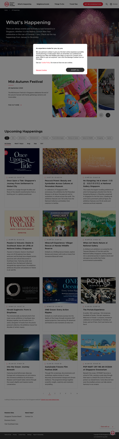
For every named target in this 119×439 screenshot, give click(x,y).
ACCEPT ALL (75, 70)
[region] (60, 59)
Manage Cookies (41, 70)
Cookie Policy (45, 63)
